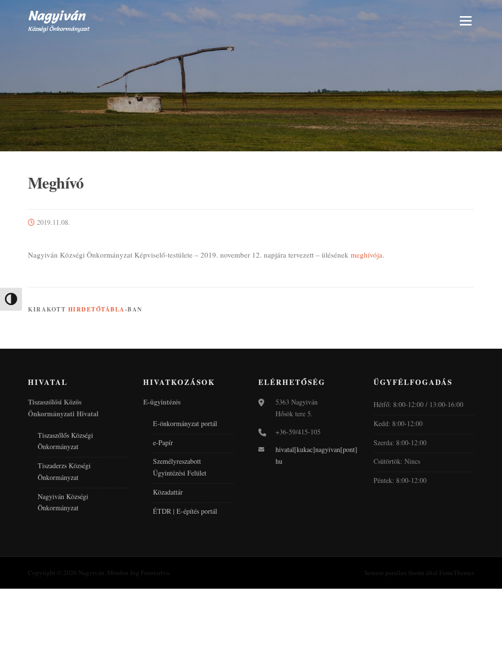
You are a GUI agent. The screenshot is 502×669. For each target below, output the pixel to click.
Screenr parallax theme (394, 572)
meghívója (366, 255)
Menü (465, 20)
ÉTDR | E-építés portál (185, 511)
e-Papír (163, 442)
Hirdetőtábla (96, 309)
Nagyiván (56, 16)
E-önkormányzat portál (185, 423)
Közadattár (168, 492)
